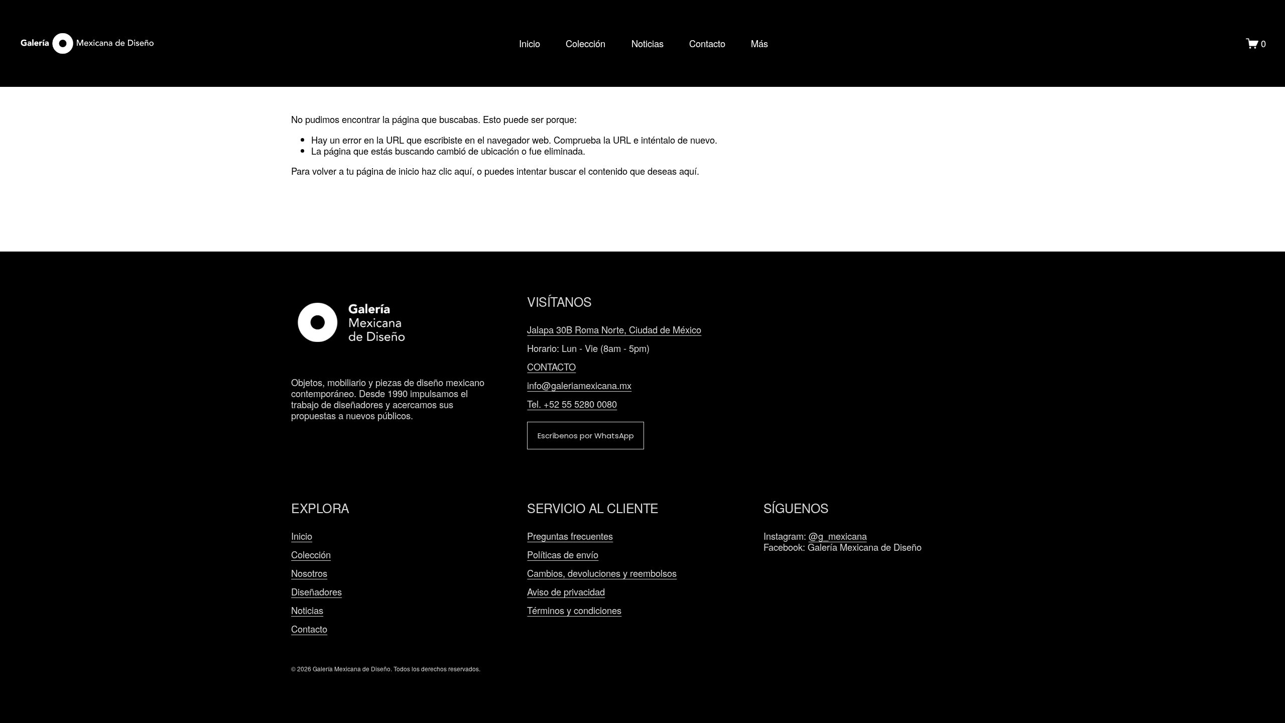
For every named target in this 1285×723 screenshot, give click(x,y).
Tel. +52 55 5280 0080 (572, 403)
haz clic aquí (447, 170)
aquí (688, 170)
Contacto (707, 43)
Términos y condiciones (574, 610)
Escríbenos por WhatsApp (586, 435)
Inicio (529, 43)
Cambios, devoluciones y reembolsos (602, 572)
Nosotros (309, 572)
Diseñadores (316, 591)
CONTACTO (551, 366)
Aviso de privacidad (566, 591)
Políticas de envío (562, 554)
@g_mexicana (838, 535)
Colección (585, 43)
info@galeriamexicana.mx (579, 385)
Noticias (647, 43)
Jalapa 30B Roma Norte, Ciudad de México (614, 329)
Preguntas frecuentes (570, 535)
